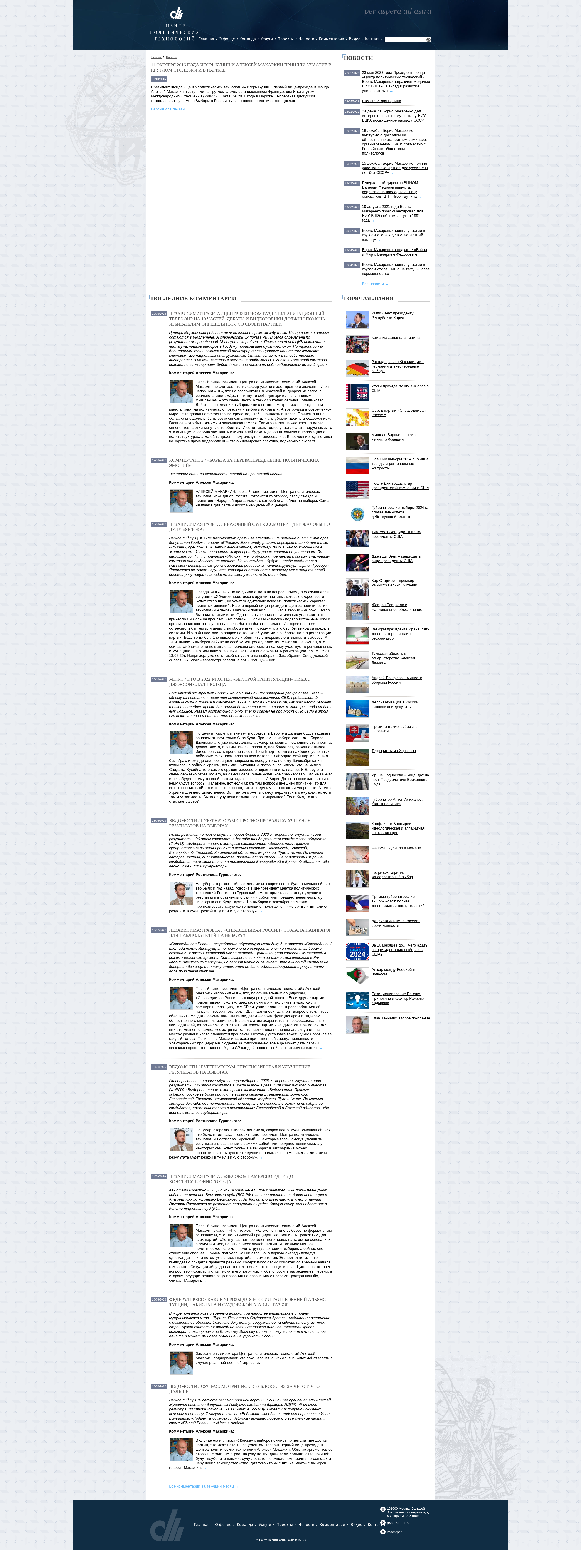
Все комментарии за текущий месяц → (204, 1486)
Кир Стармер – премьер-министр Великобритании (394, 582)
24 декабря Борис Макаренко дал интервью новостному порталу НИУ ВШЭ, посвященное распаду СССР (394, 115)
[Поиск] (428, 40)
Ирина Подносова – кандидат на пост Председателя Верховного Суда (400, 779)
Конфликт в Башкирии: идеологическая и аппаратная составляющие (398, 828)
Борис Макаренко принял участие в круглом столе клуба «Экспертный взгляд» (393, 235)
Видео (355, 39)
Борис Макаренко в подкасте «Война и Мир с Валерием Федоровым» (394, 252)
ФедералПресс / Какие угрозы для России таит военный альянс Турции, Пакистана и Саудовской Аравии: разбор (247, 1302)
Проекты (286, 39)
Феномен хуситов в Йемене (396, 848)
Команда (248, 39)
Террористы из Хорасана (394, 751)
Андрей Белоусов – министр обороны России (397, 680)
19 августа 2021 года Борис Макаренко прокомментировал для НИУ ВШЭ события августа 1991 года (392, 213)
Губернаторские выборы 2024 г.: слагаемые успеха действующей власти (400, 512)
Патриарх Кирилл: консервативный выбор (392, 874)
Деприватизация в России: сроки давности (396, 923)
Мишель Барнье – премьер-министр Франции (396, 437)
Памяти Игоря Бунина (381, 101)
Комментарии (331, 39)
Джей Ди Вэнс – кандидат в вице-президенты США (396, 558)
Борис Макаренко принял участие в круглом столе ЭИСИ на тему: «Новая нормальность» (396, 269)
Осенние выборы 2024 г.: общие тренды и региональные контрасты (400, 463)
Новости (306, 39)
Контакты (374, 39)
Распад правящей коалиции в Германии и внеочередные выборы (398, 366)
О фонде (227, 39)
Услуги (267, 39)
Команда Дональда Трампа (396, 337)
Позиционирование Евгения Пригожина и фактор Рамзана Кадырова (398, 998)
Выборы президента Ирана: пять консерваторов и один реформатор (401, 633)
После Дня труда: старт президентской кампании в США (400, 485)
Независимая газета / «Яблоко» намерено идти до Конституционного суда (231, 1179)
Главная (206, 39)
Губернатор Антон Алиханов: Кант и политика (397, 801)
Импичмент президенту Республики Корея (393, 315)
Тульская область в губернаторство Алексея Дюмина (393, 658)
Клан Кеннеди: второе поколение (401, 1018)
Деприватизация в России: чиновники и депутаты (396, 704)
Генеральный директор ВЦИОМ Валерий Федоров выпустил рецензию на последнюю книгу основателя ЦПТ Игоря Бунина (390, 190)
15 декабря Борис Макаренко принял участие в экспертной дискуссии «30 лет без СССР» (395, 168)
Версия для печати (168, 109)
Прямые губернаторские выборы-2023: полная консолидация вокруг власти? (398, 901)
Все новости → (375, 284)
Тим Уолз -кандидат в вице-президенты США (396, 534)
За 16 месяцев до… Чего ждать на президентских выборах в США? (400, 950)
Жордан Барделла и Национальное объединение (397, 607)
